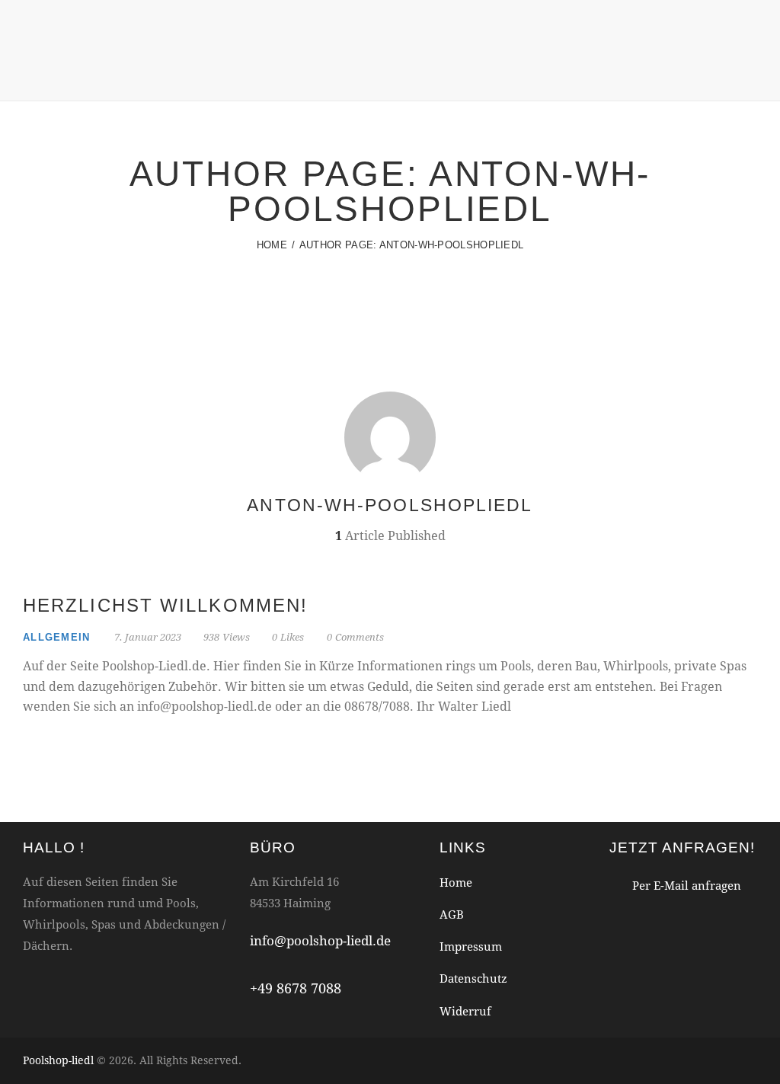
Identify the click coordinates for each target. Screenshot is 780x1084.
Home (272, 245)
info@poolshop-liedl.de (320, 940)
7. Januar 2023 (147, 637)
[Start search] (747, 77)
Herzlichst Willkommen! (165, 605)
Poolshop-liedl (58, 1060)
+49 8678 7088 (295, 988)
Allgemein (57, 637)
